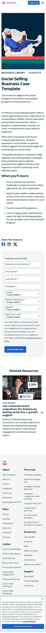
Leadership (7, 488)
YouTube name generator (30, 516)
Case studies (29, 537)
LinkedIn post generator (30, 509)
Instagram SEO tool (32, 503)
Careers (5, 484)
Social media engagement (8, 573)
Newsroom (7, 498)
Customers (7, 493)
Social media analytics (11, 554)
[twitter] (15, 244)
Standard (6, 519)
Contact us (28, 585)
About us (6, 479)
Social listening (8, 558)
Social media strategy (11, 549)
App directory (30, 560)
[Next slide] (42, 413)
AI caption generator (33, 475)
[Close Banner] (42, 599)
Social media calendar (11, 567)
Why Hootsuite (9, 475)
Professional (7, 523)
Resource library (31, 551)
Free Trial (33, 3)
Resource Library (13, 73)
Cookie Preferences (23, 626)
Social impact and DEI (11, 502)
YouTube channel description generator (33, 523)
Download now (15, 349)
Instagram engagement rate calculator (31, 496)
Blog (26, 546)
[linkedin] (9, 244)
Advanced (6, 528)
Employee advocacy (11, 579)
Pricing (5, 514)
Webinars (28, 555)
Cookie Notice (29, 621)
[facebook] (3, 244)
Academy (28, 542)
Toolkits (34, 73)
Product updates (31, 581)
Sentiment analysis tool (32, 480)
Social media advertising (7, 592)
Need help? (29, 576)
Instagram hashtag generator (32, 487)
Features (6, 537)
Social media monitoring (7, 585)
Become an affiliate (32, 564)
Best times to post (10, 563)
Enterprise (6, 532)
